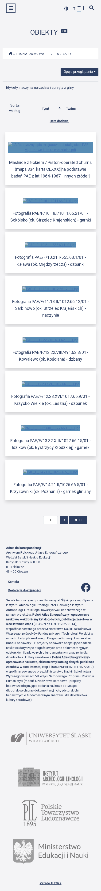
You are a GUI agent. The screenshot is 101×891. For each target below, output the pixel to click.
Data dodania (59, 121)
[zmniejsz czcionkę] (74, 8)
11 (82, 520)
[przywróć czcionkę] (79, 8)
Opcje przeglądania (78, 72)
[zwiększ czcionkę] (83, 8)
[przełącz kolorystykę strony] (66, 8)
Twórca (71, 109)
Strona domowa (29, 53)
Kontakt (13, 582)
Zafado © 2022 (51, 883)
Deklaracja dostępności (24, 590)
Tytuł (46, 109)
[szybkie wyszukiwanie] (91, 8)
